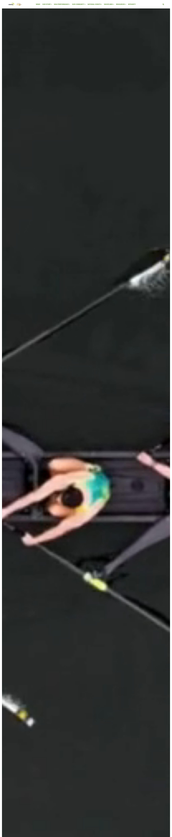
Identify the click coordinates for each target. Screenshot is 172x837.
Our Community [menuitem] (78, 4)
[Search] (163, 4)
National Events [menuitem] (94, 4)
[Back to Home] (15, 7)
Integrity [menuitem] (132, 4)
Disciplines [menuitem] (108, 4)
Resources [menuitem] (120, 4)
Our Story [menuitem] (46, 4)
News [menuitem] (38, 4)
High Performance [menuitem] (61, 4)
